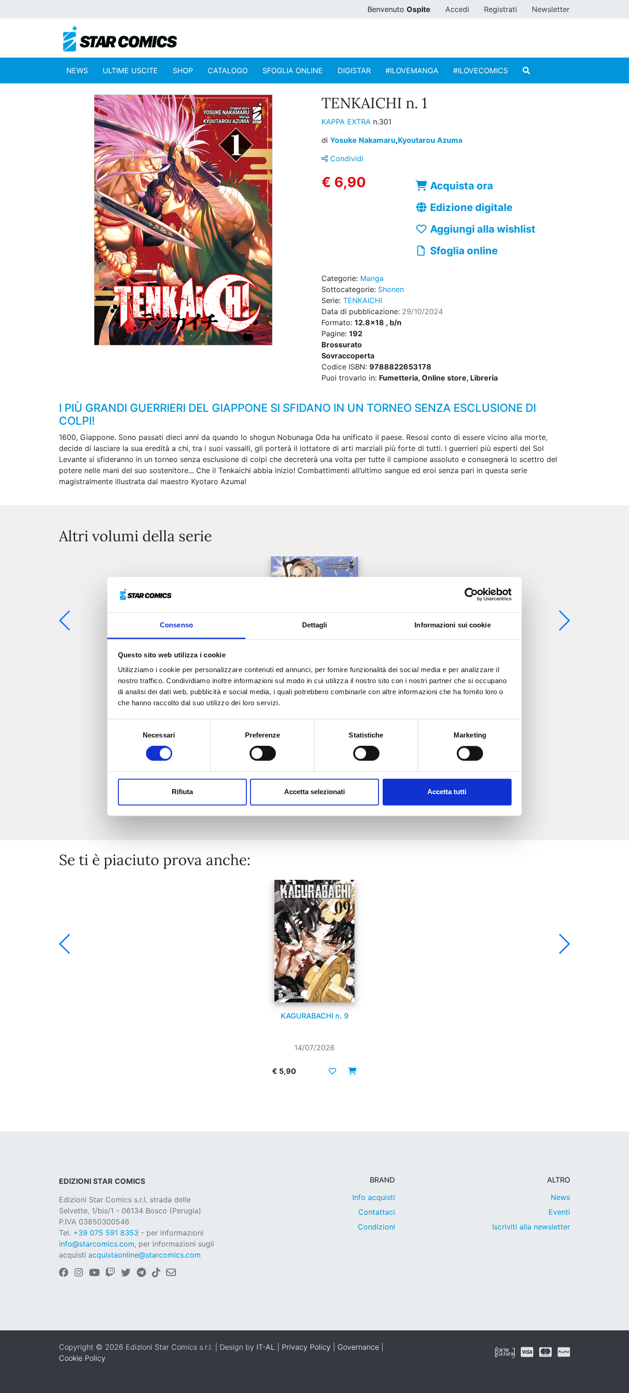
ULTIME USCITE (130, 70)
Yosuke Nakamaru (364, 140)
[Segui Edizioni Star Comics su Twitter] (126, 1273)
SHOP (183, 70)
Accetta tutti (446, 792)
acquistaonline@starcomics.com (144, 1254)
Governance (358, 1347)
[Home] (120, 39)
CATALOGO (228, 70)
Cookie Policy (82, 1358)
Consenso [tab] (176, 625)
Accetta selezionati (314, 792)
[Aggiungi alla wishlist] (332, 1071)
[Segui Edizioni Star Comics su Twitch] (110, 1273)
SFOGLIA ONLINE (292, 70)
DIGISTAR (354, 70)
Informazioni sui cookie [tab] (452, 625)
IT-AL (265, 1347)
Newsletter (551, 9)
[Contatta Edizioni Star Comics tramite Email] (171, 1273)
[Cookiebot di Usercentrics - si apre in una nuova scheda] (471, 595)
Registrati (500, 9)
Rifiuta (182, 792)
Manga (372, 278)
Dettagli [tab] (314, 625)
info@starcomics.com (96, 1243)
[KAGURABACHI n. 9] (314, 941)
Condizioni (376, 1226)
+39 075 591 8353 (106, 1232)
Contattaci (376, 1212)
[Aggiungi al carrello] (349, 1071)
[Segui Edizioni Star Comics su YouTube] (94, 1273)
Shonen (391, 289)
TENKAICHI (362, 300)
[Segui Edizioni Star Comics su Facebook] (64, 1273)
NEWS (77, 70)
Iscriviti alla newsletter (531, 1226)
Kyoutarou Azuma (430, 140)
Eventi (559, 1212)
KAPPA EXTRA (347, 121)
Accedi (457, 9)
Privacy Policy (306, 1347)
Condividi (345, 158)
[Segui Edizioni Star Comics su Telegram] (141, 1273)
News (560, 1197)
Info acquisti (373, 1197)
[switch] (263, 753)
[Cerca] (526, 70)
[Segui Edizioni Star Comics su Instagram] (79, 1273)
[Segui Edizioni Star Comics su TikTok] (156, 1273)
